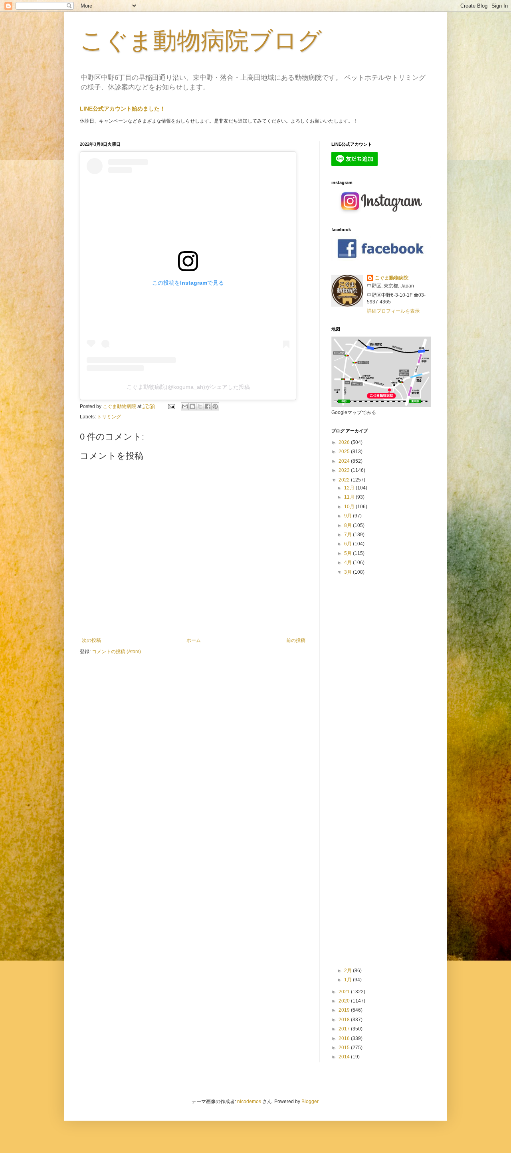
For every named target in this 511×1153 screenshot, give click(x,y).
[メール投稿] (171, 406)
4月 (348, 562)
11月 (350, 497)
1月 (348, 980)
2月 (348, 970)
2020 (345, 1001)
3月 (348, 572)
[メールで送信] (185, 406)
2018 (345, 1019)
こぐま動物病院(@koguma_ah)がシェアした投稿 (188, 387)
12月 (350, 488)
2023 (345, 470)
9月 (348, 516)
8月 (348, 525)
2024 (345, 461)
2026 (345, 442)
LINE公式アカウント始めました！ (122, 108)
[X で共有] (200, 406)
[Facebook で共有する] (208, 406)
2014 (345, 1057)
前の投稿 (295, 640)
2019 (345, 1010)
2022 (345, 480)
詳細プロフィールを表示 (393, 311)
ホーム (193, 640)
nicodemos (249, 1101)
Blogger (309, 1101)
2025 (345, 451)
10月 (350, 506)
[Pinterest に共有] (215, 406)
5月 (348, 553)
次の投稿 (91, 640)
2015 (345, 1047)
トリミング (109, 417)
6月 (348, 544)
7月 (348, 534)
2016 (345, 1038)
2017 (345, 1029)
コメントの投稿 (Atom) (116, 651)
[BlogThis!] (192, 406)
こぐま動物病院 (391, 278)
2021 (345, 992)
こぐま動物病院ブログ (201, 40)
